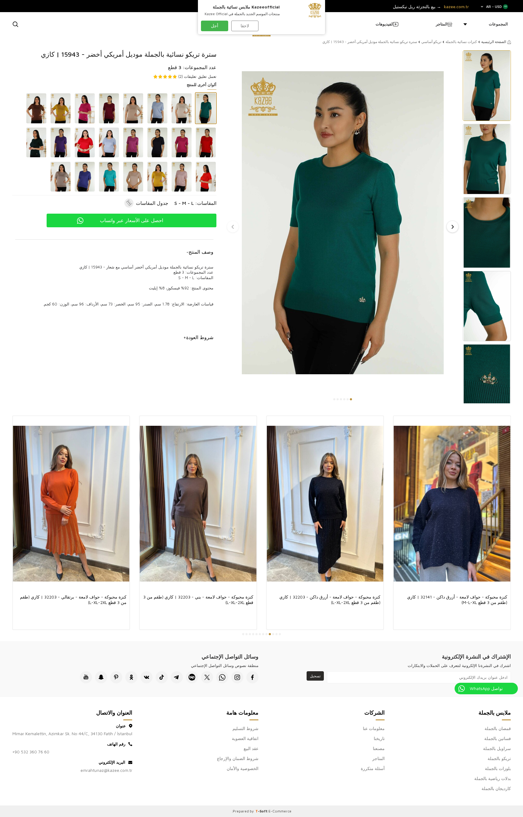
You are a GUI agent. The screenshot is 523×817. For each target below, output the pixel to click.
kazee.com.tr (456, 6)
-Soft (261, 811)
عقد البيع (251, 748)
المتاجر (442, 24)
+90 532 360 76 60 (30, 751)
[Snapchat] (101, 677)
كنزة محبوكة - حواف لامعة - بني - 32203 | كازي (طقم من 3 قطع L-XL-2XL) (198, 599)
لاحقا (245, 25)
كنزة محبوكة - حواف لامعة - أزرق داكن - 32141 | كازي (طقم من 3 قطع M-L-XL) (457, 599)
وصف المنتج (199, 252)
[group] (342, 222)
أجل (214, 25)
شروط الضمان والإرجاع (237, 758)
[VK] (146, 677)
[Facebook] (252, 677)
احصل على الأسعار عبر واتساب (131, 220)
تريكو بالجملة (499, 758)
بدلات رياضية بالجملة (492, 778)
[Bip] (192, 677)
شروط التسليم (245, 728)
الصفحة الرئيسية (493, 41)
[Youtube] (86, 677)
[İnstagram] (237, 677)
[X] (207, 677)
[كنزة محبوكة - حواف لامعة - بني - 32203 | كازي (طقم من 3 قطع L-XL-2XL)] (198, 503)
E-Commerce (279, 811)
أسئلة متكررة (373, 768)
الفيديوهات (385, 24)
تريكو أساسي (431, 41)
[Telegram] (177, 677)
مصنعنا (379, 748)
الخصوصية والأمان (242, 768)
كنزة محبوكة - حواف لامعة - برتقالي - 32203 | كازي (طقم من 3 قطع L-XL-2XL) (73, 599)
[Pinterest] (116, 677)
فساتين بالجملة (497, 738)
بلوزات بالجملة (498, 768)
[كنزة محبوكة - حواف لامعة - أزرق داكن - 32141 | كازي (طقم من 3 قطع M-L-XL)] (452, 503)
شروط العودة (198, 337)
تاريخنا (379, 738)
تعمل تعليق (207, 76)
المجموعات (498, 24)
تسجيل (315, 676)
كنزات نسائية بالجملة (461, 41)
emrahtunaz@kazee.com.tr (106, 770)
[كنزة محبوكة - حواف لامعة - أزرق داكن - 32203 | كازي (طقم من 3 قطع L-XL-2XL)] (325, 503)
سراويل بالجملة (497, 748)
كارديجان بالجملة (496, 788)
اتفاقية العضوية (245, 738)
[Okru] (131, 677)
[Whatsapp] (222, 677)
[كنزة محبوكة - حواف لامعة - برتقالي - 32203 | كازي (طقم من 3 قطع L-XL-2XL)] (71, 503)
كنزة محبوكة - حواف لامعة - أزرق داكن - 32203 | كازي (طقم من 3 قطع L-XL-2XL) (329, 599)
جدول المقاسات (152, 203)
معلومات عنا (374, 728)
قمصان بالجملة (498, 728)
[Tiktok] (162, 677)
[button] (351, 399)
